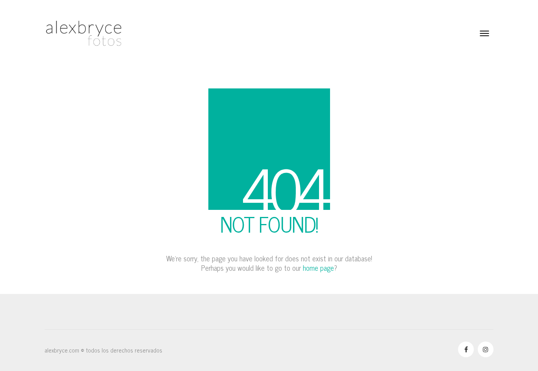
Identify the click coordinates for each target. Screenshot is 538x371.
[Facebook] (466, 349)
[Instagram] (485, 349)
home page (318, 267)
